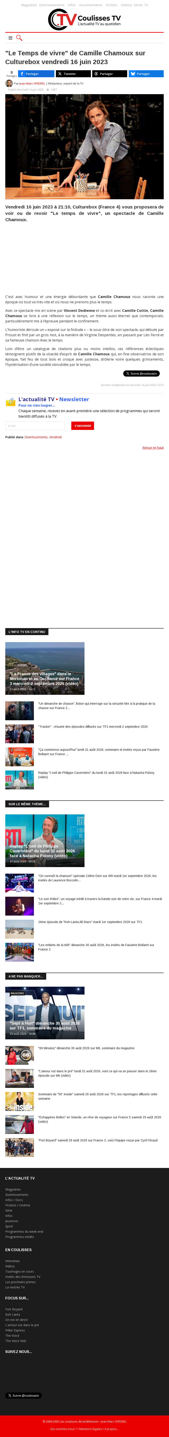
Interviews (12, 1261)
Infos (72, 5)
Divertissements (51, 5)
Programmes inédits (19, 1237)
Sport (9, 1226)
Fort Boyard (13, 1309)
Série (8, 1210)
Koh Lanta (12, 1314)
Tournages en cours (19, 1271)
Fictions (111, 5)
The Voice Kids (15, 1341)
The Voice (12, 1335)
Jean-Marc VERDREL (32, 83)
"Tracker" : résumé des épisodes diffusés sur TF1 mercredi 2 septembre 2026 (93, 726)
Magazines (29, 5)
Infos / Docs (14, 1200)
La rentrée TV (15, 1287)
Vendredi (55, 437)
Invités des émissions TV (22, 1277)
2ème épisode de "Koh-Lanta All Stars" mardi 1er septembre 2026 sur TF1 (90, 922)
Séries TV (141, 5)
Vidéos (10, 1266)
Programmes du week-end (24, 1231)
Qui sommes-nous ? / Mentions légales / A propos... (84, 1429)
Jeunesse (11, 1221)
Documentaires (90, 5)
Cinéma (126, 5)
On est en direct (16, 1320)
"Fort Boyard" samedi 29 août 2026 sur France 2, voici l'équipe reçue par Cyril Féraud (98, 1140)
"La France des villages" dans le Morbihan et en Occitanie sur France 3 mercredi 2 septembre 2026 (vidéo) (44, 679)
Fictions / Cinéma (17, 1205)
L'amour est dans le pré (22, 1325)
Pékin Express (15, 1330)
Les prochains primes (20, 1282)
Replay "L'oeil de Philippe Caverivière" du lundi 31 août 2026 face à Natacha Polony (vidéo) (42, 851)
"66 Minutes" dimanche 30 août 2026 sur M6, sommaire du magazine (86, 1048)
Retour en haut (153, 447)
